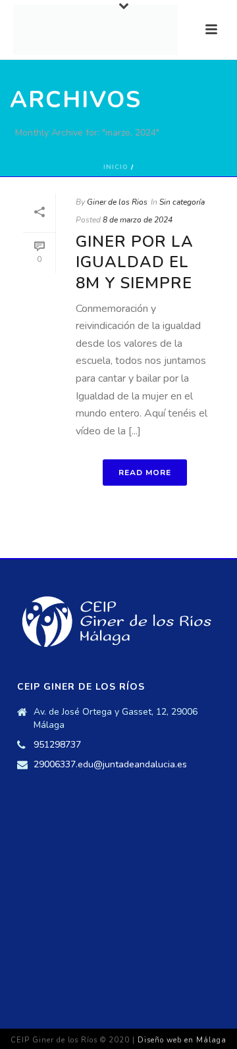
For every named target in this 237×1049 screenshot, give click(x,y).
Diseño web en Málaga (182, 1040)
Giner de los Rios (117, 202)
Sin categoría (182, 202)
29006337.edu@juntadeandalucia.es (110, 765)
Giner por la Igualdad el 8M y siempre (135, 262)
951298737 (57, 745)
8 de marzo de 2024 (137, 220)
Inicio (115, 167)
